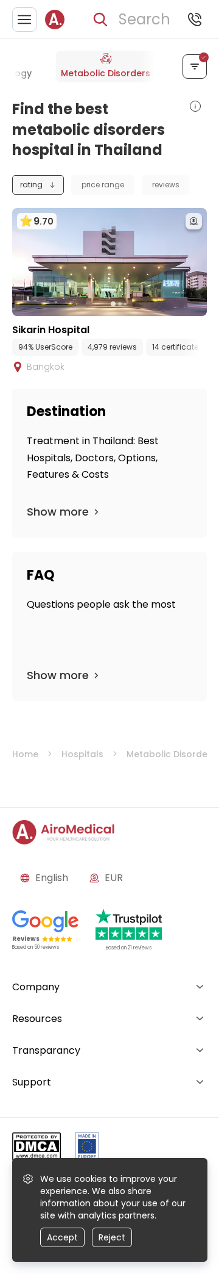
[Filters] (194, 66)
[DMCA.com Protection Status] (36, 1148)
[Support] (194, 19)
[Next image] (134, 304)
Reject (112, 1237)
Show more (58, 511)
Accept (62, 1237)
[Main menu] (24, 19)
